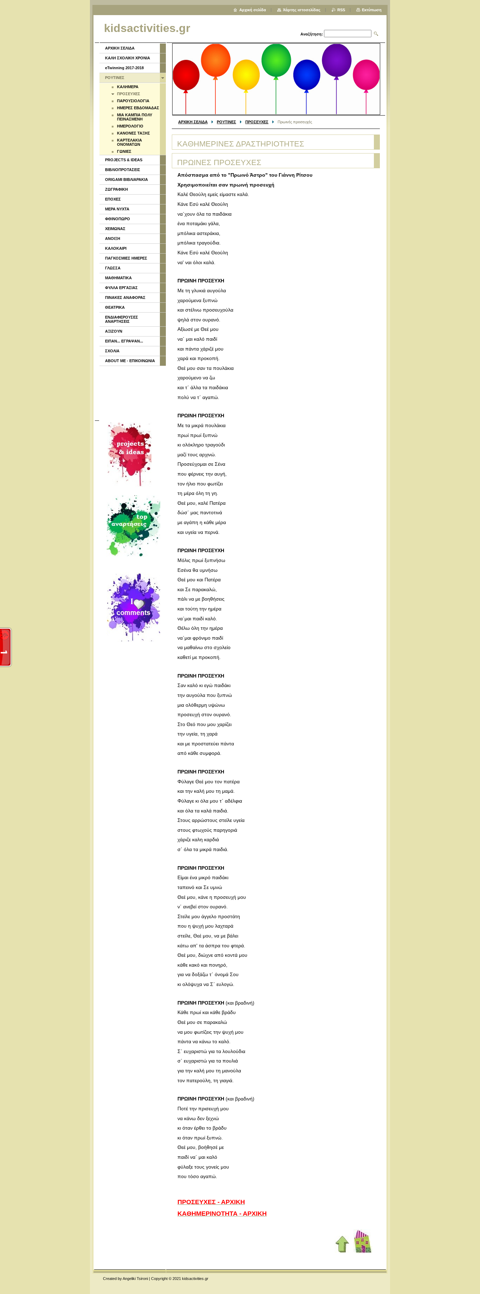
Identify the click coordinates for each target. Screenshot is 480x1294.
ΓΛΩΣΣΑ (113, 268)
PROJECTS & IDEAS (123, 160)
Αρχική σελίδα (252, 10)
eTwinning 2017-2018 (124, 68)
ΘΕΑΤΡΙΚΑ (115, 307)
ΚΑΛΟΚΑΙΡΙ (116, 248)
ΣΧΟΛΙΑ (112, 351)
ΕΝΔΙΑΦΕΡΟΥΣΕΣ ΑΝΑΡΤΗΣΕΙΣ (121, 319)
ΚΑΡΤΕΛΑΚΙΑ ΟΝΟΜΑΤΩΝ (129, 142)
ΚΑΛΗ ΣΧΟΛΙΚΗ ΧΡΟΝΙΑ (127, 58)
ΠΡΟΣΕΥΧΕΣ (256, 122)
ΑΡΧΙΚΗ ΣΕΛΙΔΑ (193, 122)
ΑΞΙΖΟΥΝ (113, 331)
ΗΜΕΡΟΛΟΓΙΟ (130, 126)
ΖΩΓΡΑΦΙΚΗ (116, 189)
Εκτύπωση (372, 10)
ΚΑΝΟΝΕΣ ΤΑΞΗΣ (133, 133)
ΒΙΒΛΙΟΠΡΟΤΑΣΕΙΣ (122, 170)
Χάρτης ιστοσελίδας (301, 10)
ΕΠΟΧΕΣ (113, 199)
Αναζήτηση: (311, 34)
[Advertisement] (132, 392)
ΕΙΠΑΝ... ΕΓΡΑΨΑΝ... (124, 341)
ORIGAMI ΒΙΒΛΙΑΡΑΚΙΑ (126, 179)
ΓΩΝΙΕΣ (124, 151)
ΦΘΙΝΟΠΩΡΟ (117, 219)
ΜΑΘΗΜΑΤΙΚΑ (118, 278)
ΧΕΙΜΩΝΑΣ (115, 229)
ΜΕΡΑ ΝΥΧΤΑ (117, 209)
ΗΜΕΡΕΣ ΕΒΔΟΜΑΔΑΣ (138, 108)
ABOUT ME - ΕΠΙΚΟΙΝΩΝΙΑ (130, 361)
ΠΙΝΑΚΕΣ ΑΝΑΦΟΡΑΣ (125, 297)
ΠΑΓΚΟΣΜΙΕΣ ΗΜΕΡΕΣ (126, 258)
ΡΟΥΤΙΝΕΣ (226, 122)
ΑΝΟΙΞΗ (112, 238)
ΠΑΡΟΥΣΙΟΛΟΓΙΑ (133, 101)
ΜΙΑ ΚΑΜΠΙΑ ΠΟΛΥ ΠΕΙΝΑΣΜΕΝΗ (134, 117)
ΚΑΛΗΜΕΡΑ (127, 87)
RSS (341, 10)
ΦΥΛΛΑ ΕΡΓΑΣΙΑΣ (121, 288)
